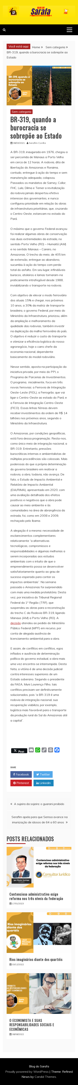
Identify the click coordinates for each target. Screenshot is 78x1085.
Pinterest (22, 783)
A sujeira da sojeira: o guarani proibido (39, 804)
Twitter (44, 774)
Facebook (22, 774)
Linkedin (45, 783)
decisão (15, 623)
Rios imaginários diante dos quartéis (35, 959)
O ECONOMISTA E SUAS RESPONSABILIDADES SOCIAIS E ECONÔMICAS (31, 1025)
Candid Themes (45, 1077)
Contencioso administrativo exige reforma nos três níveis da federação (36, 896)
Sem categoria (21, 112)
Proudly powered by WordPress (27, 1071)
